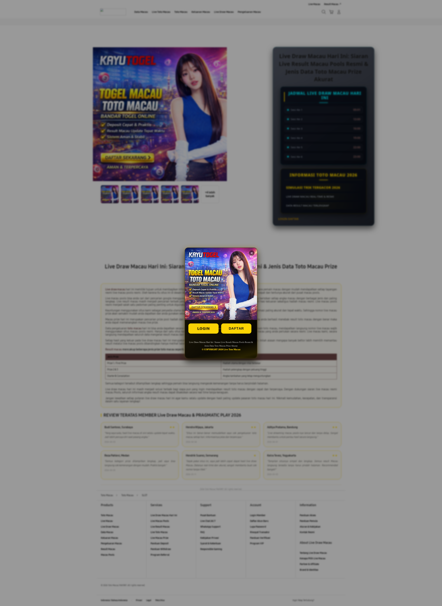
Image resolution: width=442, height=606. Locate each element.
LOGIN (203, 328)
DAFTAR (236, 328)
